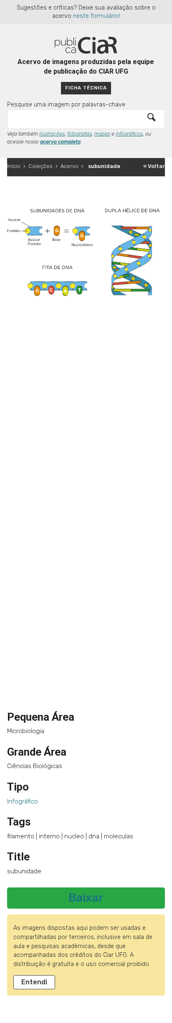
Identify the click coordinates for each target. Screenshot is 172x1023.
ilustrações (52, 134)
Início (13, 166)
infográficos (129, 134)
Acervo (69, 166)
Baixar (86, 897)
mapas (102, 134)
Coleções (40, 166)
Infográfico (22, 801)
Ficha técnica (86, 88)
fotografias (79, 134)
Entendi (34, 982)
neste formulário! (96, 16)
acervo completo (60, 142)
